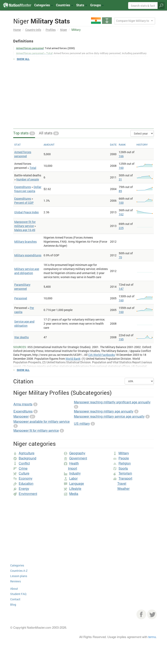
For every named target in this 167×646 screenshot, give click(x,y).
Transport (125, 478)
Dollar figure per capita (27, 189)
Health (74, 463)
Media (73, 493)
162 (121, 214)
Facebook (141, 614)
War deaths (21, 337)
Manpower (21, 416)
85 (120, 191)
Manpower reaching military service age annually (109, 416)
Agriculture (26, 453)
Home (17, 30)
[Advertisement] (83, 92)
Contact (15, 599)
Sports (123, 468)
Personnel (20, 298)
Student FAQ (18, 594)
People (124, 458)
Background (27, 458)
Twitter (152, 614)
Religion (125, 463)
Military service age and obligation (26, 271)
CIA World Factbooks (101, 355)
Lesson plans (18, 576)
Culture (24, 473)
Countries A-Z (18, 571)
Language (76, 483)
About (14, 589)
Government (78, 458)
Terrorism (125, 473)
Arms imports (22, 404)
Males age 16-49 (24, 230)
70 (120, 257)
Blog (13, 604)
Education (26, 483)
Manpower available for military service (41, 421)
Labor (73, 478)
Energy (24, 488)
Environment (28, 493)
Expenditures (22, 187)
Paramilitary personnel (22, 287)
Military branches (25, 241)
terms (152, 637)
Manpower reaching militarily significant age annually (112, 402)
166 (121, 156)
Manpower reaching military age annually (103, 411)
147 (121, 289)
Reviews (15, 581)
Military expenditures (27, 255)
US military (82, 423)
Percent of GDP (24, 203)
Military (124, 453)
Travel (121, 483)
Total (33, 168)
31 (120, 179)
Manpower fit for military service (25, 224)
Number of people (27, 179)
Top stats (23, 133)
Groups (96, 5)
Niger (63, 30)
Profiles (51, 30)
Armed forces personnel (22, 154)
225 (121, 228)
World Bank (73, 359)
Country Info (33, 30)
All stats (48, 133)
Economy (25, 478)
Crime (23, 468)
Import (72, 468)
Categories (42, 5)
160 (121, 168)
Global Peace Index (26, 212)
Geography (77, 453)
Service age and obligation (24, 323)
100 (121, 203)
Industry (75, 473)
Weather (123, 488)
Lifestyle (75, 488)
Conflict (24, 463)
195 (121, 339)
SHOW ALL (23, 59)
